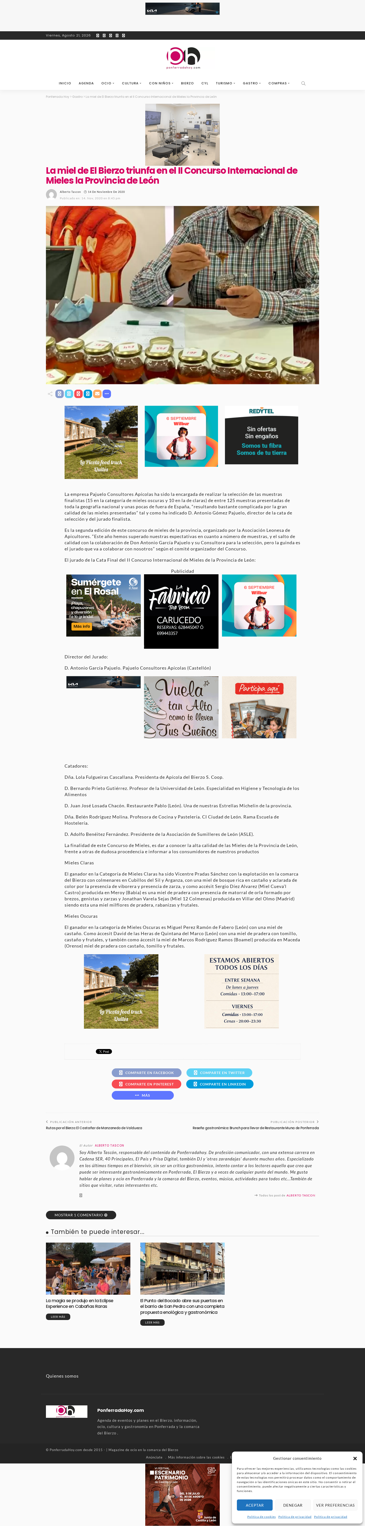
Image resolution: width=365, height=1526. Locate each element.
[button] (355, 1458)
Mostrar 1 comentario (79, 1215)
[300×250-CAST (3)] (259, 707)
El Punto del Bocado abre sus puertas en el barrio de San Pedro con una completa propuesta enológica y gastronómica (182, 1306)
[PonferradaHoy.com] (182, 58)
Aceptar (255, 1505)
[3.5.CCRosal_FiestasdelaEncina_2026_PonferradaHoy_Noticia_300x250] (181, 436)
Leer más (58, 1316)
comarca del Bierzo (162, 1450)
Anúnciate (154, 1457)
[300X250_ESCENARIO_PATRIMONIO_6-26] (182, 1494)
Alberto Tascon (70, 191)
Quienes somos (62, 1376)
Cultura (130, 83)
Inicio (65, 83)
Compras (277, 83)
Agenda (86, 83)
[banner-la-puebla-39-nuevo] (182, 134)
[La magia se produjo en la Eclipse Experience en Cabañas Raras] (88, 1269)
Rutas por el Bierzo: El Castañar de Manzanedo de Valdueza (94, 1128)
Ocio (106, 83)
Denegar (293, 1505)
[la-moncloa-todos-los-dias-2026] (241, 991)
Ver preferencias (335, 1505)
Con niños (160, 83)
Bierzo (187, 83)
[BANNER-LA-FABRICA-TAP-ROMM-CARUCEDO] (181, 611)
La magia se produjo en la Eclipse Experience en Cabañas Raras (79, 1303)
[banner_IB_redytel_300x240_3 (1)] (261, 434)
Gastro (250, 83)
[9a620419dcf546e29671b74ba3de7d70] (101, 441)
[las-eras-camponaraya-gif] (181, 707)
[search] (303, 83)
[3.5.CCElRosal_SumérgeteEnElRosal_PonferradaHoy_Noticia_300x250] (103, 605)
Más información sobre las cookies (196, 1457)
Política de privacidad (295, 1517)
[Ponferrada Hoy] (66, 1411)
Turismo (224, 83)
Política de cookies (261, 1517)
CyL (204, 83)
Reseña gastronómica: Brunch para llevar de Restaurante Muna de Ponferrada (256, 1128)
